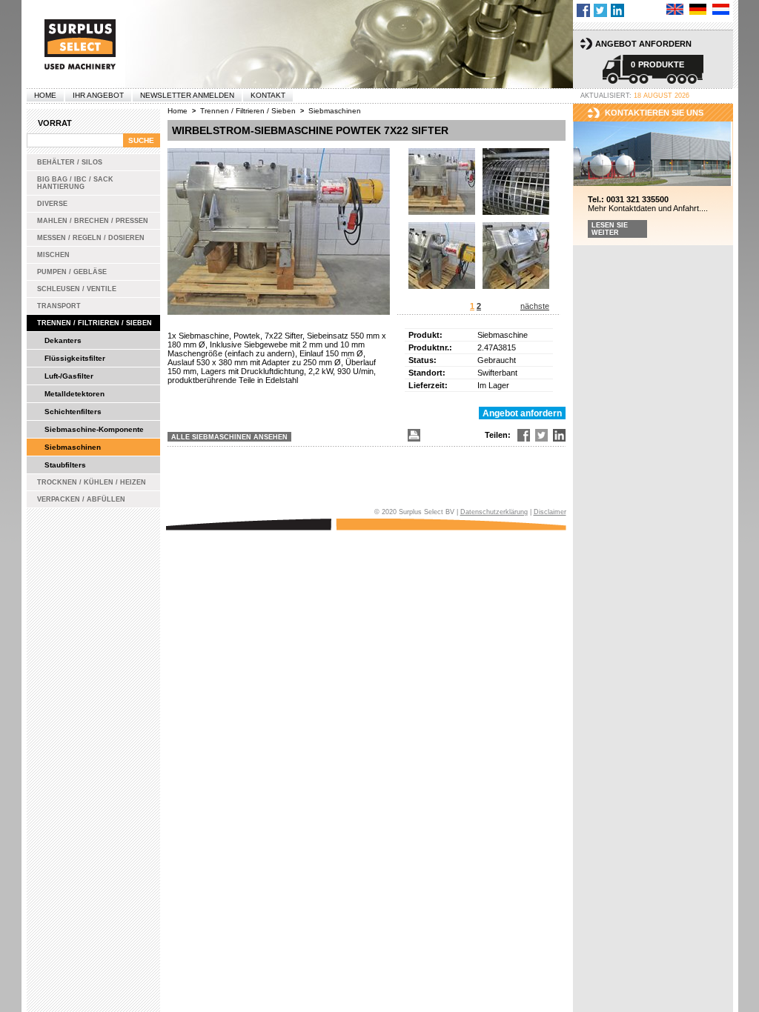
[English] (674, 9)
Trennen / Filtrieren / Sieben (94, 323)
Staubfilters (65, 465)
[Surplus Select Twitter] (600, 10)
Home (45, 95)
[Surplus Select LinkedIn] (617, 10)
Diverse (52, 203)
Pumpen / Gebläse (72, 272)
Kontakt (268, 95)
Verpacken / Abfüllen (81, 499)
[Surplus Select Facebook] (583, 10)
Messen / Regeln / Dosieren (91, 238)
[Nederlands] (720, 9)
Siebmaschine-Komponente (94, 429)
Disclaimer (550, 512)
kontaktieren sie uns (654, 112)
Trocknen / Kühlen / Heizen (91, 482)
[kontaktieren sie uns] (653, 154)
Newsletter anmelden (187, 95)
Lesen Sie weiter (609, 229)
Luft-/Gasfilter (68, 376)
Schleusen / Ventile (76, 289)
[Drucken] (412, 435)
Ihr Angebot (98, 95)
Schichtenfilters (73, 411)
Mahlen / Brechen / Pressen (92, 220)
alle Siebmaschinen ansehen (229, 437)
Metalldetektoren (74, 394)
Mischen (53, 255)
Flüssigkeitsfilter (74, 358)
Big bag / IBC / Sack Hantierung (75, 183)
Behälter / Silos (69, 162)
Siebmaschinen (72, 447)
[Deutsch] (697, 9)
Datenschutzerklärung (494, 512)
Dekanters (63, 340)
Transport (59, 306)
